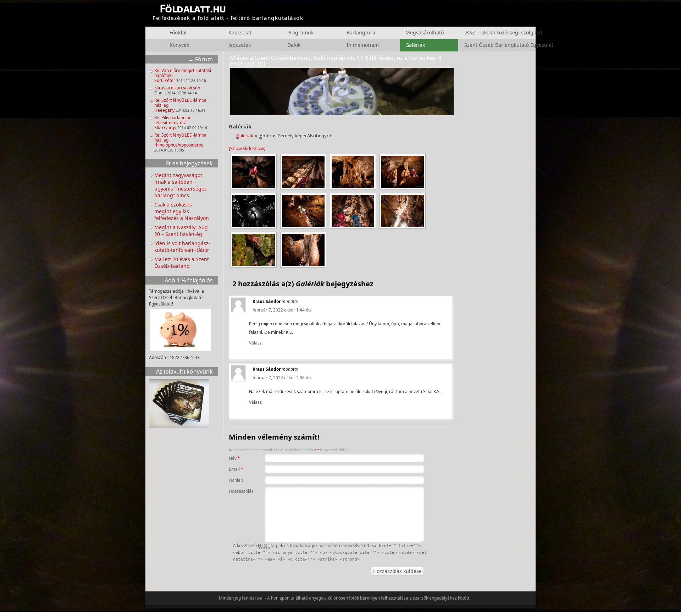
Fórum (204, 59)
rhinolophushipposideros (178, 145)
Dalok (293, 45)
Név (234, 458)
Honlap (236, 480)
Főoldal (178, 32)
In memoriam (363, 45)
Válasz (255, 343)
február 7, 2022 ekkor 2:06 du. (282, 378)
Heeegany (164, 110)
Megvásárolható (424, 32)
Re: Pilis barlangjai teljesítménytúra (172, 120)
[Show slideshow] (247, 148)
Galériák (415, 45)
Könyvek (179, 45)
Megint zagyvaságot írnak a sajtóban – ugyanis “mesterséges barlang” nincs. (180, 185)
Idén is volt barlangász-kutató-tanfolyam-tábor (182, 246)
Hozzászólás (238, 491)
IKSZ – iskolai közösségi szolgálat (490, 32)
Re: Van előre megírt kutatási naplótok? (182, 72)
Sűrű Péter (164, 80)
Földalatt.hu (193, 8)
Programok (300, 32)
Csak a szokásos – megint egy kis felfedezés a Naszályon (181, 211)
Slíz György (165, 128)
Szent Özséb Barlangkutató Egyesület (490, 45)
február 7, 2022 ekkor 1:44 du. (282, 310)
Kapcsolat (239, 32)
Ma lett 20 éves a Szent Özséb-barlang (181, 262)
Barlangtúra (361, 32)
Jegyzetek (239, 45)
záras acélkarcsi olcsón (177, 88)
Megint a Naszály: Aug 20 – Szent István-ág (181, 230)
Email (236, 469)
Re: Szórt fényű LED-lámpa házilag (180, 102)
